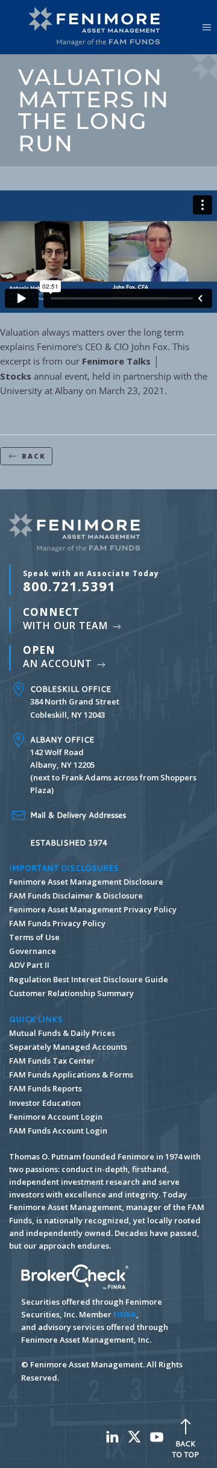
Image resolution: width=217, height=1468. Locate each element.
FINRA (124, 1314)
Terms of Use (34, 937)
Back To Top (185, 1449)
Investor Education (45, 1102)
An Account (59, 657)
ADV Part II (29, 964)
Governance (32, 951)
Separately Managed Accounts (68, 1046)
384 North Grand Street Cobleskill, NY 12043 (74, 701)
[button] (207, 27)
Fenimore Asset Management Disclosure (86, 881)
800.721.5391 (91, 581)
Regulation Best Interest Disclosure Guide (88, 979)
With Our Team (67, 619)
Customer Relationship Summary (71, 993)
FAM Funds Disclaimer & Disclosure (76, 895)
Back (34, 455)
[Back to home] (98, 27)
